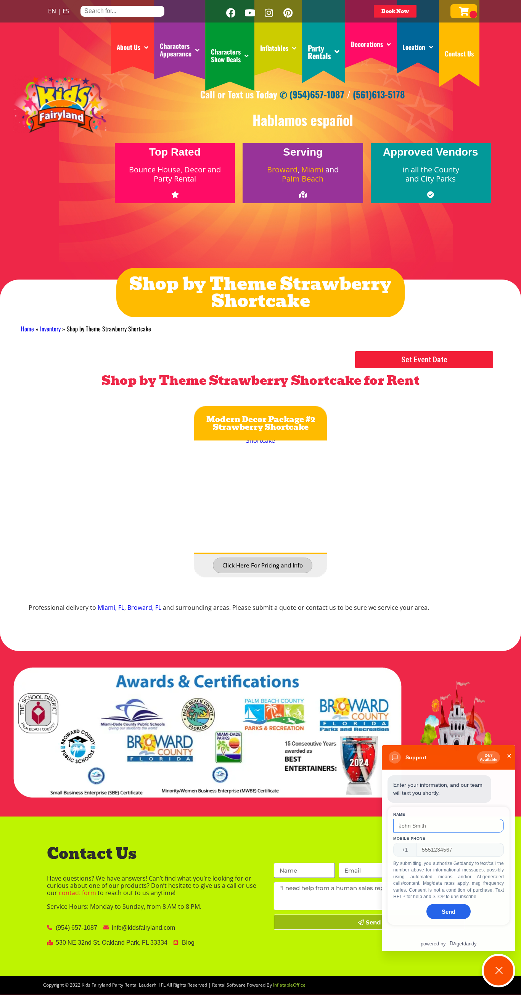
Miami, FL (111, 607)
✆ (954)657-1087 (312, 94)
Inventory (50, 328)
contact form (77, 893)
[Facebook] (230, 13)
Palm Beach (302, 179)
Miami (312, 169)
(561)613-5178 (379, 94)
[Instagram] (268, 13)
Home (27, 328)
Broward (282, 169)
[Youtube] (249, 13)
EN (52, 11)
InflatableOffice (289, 985)
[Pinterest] (287, 13)
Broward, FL (144, 607)
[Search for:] (122, 11)
